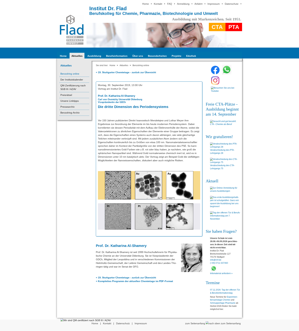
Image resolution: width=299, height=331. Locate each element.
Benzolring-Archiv (70, 112)
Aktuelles (77, 56)
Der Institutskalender (71, 79)
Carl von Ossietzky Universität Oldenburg (120, 99)
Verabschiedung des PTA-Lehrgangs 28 (222, 151)
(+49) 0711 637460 (219, 263)
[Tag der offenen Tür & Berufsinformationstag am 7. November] (225, 216)
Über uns (137, 56)
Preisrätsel (66, 95)
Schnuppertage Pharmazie (222, 303)
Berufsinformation (117, 56)
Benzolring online (69, 73)
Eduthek (191, 56)
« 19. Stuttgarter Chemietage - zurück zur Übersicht (126, 72)
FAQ (169, 3)
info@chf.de (215, 260)
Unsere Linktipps (69, 100)
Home (145, 3)
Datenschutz (231, 3)
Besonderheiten (157, 56)
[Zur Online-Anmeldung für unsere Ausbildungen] (225, 190)
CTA (217, 27)
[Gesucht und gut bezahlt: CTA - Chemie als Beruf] (225, 123)
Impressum (213, 3)
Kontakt (158, 3)
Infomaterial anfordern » (221, 273)
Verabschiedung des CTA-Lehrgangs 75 (222, 167)
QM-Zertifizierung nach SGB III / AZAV (73, 87)
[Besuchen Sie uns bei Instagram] (215, 84)
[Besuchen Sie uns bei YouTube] (222, 92)
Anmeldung (183, 3)
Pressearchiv (67, 106)
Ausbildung (94, 56)
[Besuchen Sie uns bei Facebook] (215, 73)
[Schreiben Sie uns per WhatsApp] (226, 73)
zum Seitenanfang (195, 323)
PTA (233, 27)
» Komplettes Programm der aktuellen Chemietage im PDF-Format (134, 281)
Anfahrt (198, 3)
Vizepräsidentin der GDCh (112, 102)
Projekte (176, 56)
